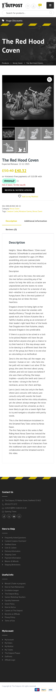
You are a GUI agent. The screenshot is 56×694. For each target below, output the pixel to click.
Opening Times (10, 511)
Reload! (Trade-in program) (15, 583)
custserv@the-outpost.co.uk (16, 508)
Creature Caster (12, 211)
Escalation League (12, 590)
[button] (49, 79)
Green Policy (9, 604)
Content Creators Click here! (15, 541)
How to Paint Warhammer (14, 587)
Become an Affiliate (12, 614)
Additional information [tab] (35, 221)
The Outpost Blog (11, 594)
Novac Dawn (18, 63)
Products (5, 63)
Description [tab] (11, 221)
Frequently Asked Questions (15, 537)
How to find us (10, 607)
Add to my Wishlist (30, 196)
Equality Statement (12, 600)
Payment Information (13, 558)
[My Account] (33, 6)
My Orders (8, 643)
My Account (9, 640)
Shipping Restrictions (12, 565)
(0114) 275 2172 (10, 504)
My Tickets (9, 650)
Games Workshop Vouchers (15, 597)
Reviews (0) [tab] (11, 229)
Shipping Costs (10, 554)
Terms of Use (10, 621)
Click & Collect (10, 548)
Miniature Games (25, 211)
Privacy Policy (10, 617)
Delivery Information (12, 551)
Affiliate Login (10, 660)
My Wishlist (9, 646)
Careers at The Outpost (14, 610)
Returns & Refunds (12, 561)
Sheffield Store (10, 544)
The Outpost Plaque (12, 653)
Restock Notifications (18, 190)
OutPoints (8, 656)
